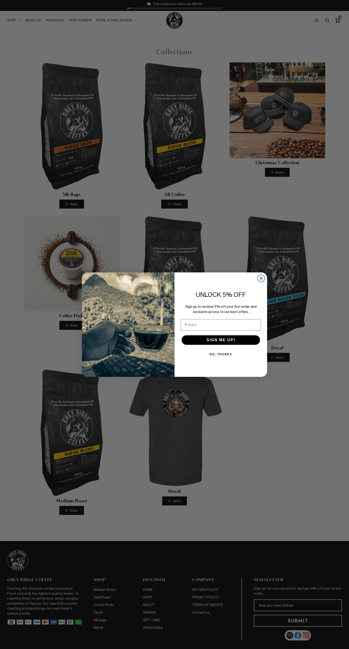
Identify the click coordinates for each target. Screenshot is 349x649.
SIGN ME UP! (221, 340)
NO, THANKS (221, 354)
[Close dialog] (261, 278)
